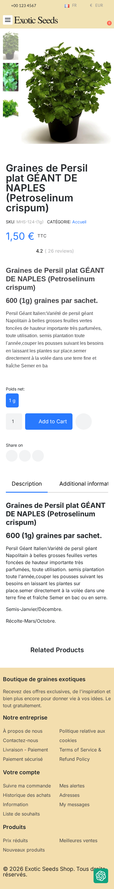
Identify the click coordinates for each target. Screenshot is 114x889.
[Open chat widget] (101, 876)
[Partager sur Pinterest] (38, 456)
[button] (8, 20)
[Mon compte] (88, 20)
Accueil (79, 221)
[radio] (12, 400)
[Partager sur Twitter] (25, 456)
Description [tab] (27, 483)
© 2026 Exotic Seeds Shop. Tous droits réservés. (54, 872)
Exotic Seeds (36, 19)
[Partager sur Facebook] (12, 456)
